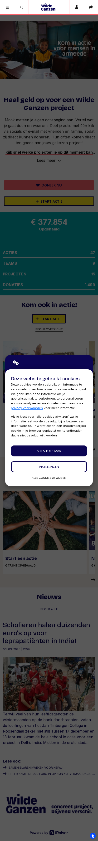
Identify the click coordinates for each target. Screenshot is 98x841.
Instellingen (49, 467)
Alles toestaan (49, 451)
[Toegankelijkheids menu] (93, 836)
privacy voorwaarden (27, 408)
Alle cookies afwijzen (49, 477)
